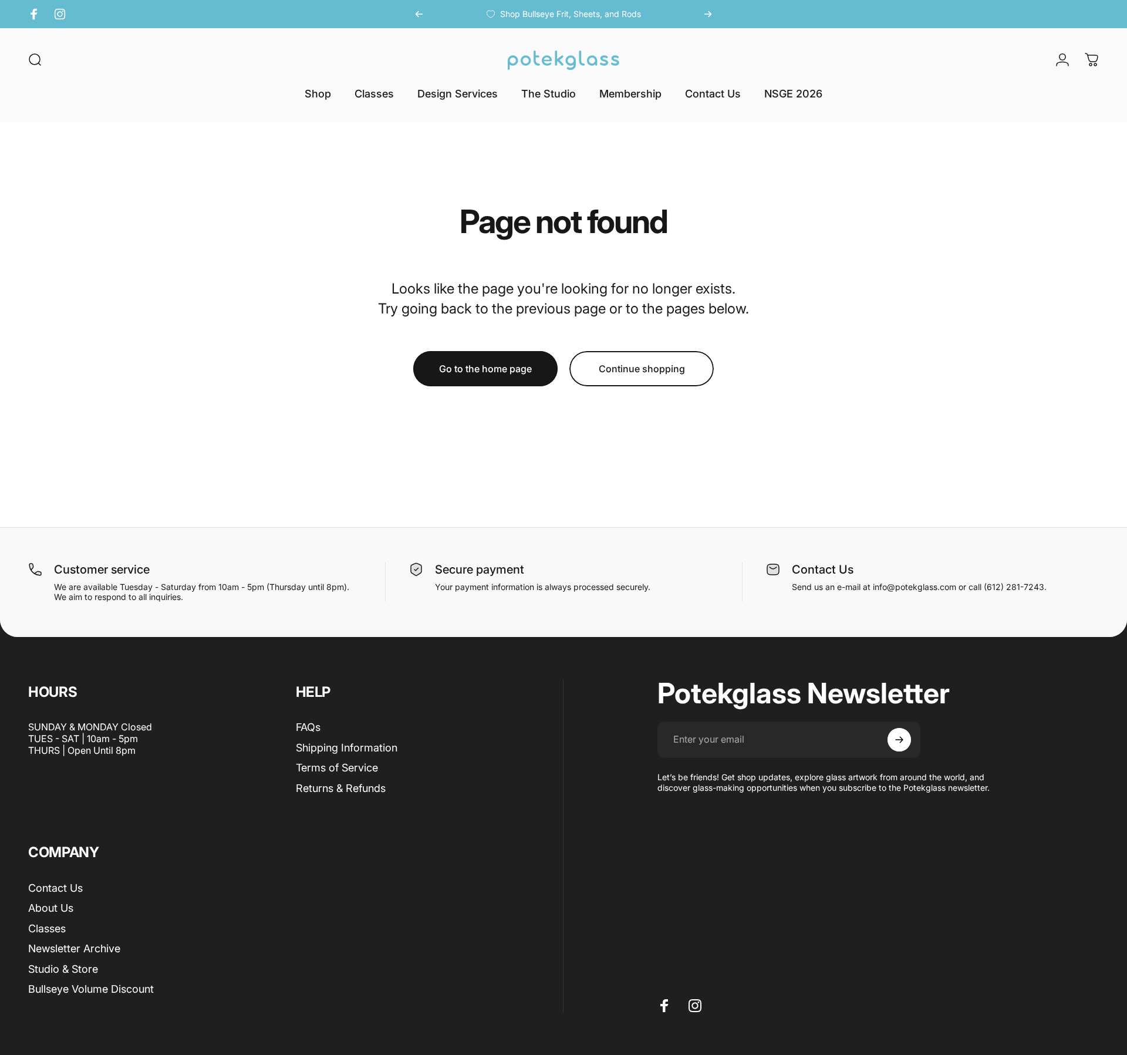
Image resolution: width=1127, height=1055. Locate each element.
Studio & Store (63, 969)
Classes (47, 928)
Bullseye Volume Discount (91, 989)
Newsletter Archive (74, 948)
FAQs (308, 727)
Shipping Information (346, 747)
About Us (50, 908)
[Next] (708, 14)
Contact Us (55, 888)
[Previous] (419, 14)
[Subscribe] (899, 739)
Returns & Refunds (341, 788)
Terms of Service (337, 767)
